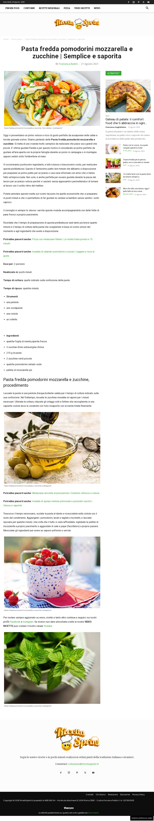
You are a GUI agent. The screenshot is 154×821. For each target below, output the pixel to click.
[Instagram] (133, 2)
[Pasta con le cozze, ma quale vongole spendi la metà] (113, 149)
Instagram (28, 621)
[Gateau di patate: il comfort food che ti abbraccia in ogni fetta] (128, 95)
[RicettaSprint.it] (77, 24)
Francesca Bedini (68, 64)
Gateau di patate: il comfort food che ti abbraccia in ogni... (126, 121)
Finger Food (12, 8)
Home (6, 39)
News (97, 8)
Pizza (67, 8)
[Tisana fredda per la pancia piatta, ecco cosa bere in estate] (113, 163)
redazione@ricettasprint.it (83, 764)
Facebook (15, 621)
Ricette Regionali (49, 8)
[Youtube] (148, 2)
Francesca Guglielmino (116, 127)
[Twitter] (143, 2)
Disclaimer (125, 794)
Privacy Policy (138, 794)
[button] (147, 8)
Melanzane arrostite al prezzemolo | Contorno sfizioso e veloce (65, 493)
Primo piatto (16, 39)
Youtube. (48, 626)
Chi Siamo (101, 794)
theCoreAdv (93, 813)
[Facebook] (128, 2)
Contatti (89, 794)
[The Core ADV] (68, 809)
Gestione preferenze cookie (141, 818)
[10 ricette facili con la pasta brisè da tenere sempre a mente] (113, 178)
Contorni (29, 8)
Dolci (124, 165)
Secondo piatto (128, 194)
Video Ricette (82, 8)
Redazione (113, 794)
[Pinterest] (138, 2)
